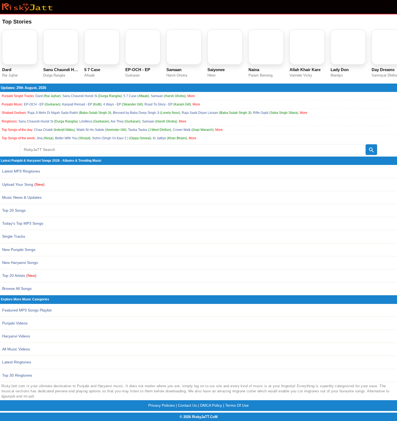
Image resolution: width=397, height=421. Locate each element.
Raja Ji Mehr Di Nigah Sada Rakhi (69, 113)
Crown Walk (193, 130)
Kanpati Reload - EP (82, 104)
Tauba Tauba (149, 130)
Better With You (72, 138)
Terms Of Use (237, 405)
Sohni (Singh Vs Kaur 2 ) (121, 138)
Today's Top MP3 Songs (22, 223)
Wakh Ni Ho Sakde (101, 130)
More (191, 96)
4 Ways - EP (123, 104)
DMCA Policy (211, 405)
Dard (48, 96)
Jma (44, 138)
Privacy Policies (161, 405)
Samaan (168, 96)
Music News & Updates (22, 197)
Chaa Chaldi (54, 130)
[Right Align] (371, 149)
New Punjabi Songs (18, 249)
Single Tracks (13, 236)
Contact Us (187, 405)
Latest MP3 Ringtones (21, 171)
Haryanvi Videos (16, 336)
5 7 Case (136, 96)
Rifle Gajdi (275, 113)
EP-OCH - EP (42, 104)
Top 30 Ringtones (17, 375)
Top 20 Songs (14, 210)
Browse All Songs (17, 288)
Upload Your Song (23, 184)
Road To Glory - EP (167, 104)
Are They (125, 121)
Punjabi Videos (15, 323)
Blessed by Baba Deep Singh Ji (146, 113)
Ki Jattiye (170, 138)
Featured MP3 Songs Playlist (27, 310)
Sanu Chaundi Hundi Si (92, 96)
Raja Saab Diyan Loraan (216, 113)
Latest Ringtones (16, 362)
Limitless (94, 121)
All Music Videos (16, 349)
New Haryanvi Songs (20, 262)
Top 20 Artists (19, 275)
